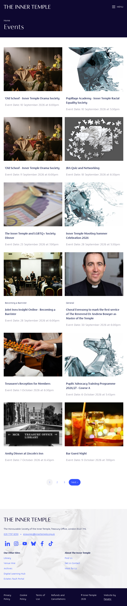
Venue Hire (9, 563)
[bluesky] (33, 543)
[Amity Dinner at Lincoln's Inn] (33, 432)
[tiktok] (51, 543)
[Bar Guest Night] (94, 432)
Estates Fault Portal (14, 578)
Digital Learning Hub (14, 573)
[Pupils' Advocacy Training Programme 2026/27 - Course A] (94, 365)
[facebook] (42, 543)
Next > (74, 482)
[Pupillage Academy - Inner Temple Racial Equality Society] (94, 79)
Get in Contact (72, 563)
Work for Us (71, 568)
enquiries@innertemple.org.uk (39, 534)
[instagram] (16, 543)
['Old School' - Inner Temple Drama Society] (33, 79)
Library (7, 558)
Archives (8, 568)
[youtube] (24, 543)
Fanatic (107, 599)
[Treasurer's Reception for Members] (33, 365)
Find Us (68, 558)
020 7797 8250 (11, 534)
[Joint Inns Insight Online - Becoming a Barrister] (33, 290)
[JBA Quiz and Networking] (94, 147)
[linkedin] (7, 543)
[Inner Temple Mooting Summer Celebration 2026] (94, 214)
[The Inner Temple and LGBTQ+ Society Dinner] (33, 214)
